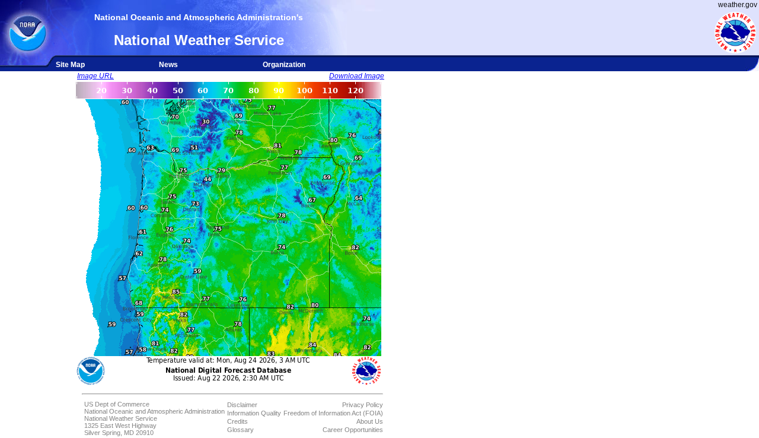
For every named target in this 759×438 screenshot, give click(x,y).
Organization (284, 65)
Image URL (95, 76)
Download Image (356, 76)
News (168, 65)
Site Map (70, 65)
